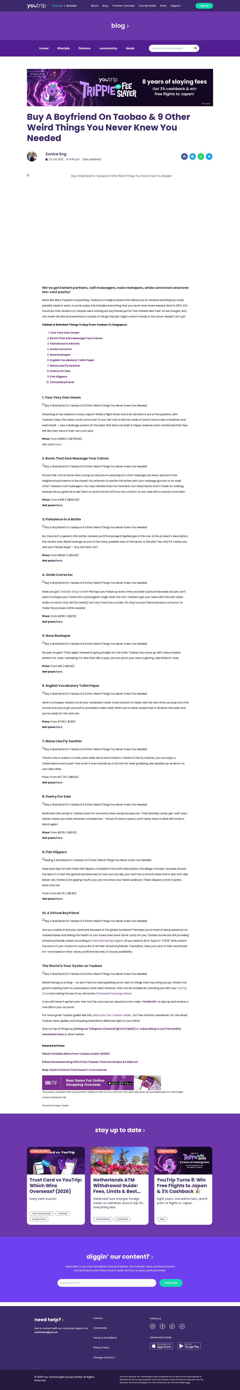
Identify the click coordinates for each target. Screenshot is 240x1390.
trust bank (62, 1213)
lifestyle (63, 48)
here (188, 1382)
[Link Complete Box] (56, 1186)
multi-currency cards (41, 1213)
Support (175, 5)
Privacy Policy (101, 1347)
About (94, 5)
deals (130, 48)
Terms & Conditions (105, 1337)
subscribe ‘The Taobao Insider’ (112, 1015)
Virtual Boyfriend (62, 382)
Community (100, 1328)
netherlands (122, 1219)
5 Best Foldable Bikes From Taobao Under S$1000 (76, 1054)
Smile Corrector (61, 349)
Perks (163, 5)
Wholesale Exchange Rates (113, 993)
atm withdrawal (103, 1219)
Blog (105, 5)
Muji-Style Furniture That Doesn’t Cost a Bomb (74, 1070)
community (108, 48)
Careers (98, 1318)
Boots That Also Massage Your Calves (76, 338)
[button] (184, 156)
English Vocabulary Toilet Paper (72, 360)
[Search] (195, 48)
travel (43, 48)
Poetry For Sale (60, 371)
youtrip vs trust (39, 1219)
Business (71, 5)
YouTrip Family (147, 5)
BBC (185, 305)
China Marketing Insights (107, 941)
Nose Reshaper (60, 355)
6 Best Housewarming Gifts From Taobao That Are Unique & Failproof (90, 1062)
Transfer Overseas (123, 5)
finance (84, 48)
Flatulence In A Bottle (65, 343)
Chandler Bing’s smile (73, 592)
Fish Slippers (58, 376)
